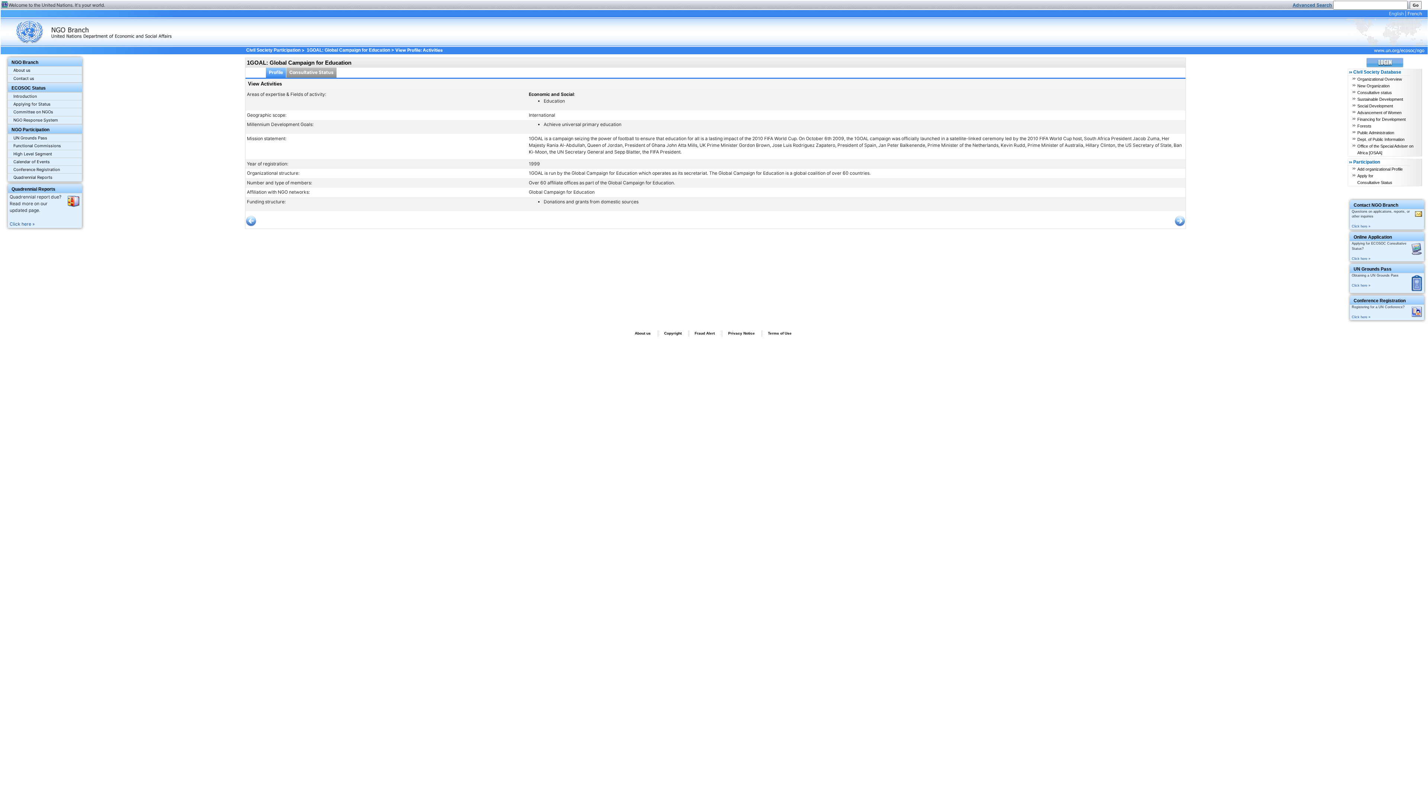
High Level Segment (32, 154)
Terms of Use (780, 333)
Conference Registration (36, 169)
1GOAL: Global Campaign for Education (348, 50)
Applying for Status (32, 104)
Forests (1364, 126)
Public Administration (1375, 132)
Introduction (25, 96)
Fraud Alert (705, 333)
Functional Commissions (37, 145)
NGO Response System (35, 120)
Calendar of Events (31, 161)
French (1415, 13)
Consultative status (1374, 92)
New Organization (1373, 86)
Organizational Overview (1379, 79)
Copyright (673, 333)
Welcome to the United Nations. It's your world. (57, 5)
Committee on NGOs (33, 112)
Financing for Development (1381, 119)
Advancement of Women (1379, 112)
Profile (276, 72)
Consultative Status (311, 72)
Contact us (23, 78)
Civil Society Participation (273, 50)
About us (21, 70)
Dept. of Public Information (1381, 139)
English (1396, 13)
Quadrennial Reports (32, 177)
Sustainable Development (1380, 99)
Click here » (22, 224)
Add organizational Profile (1380, 169)
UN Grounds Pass (30, 138)
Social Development (1375, 106)
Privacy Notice (741, 333)
